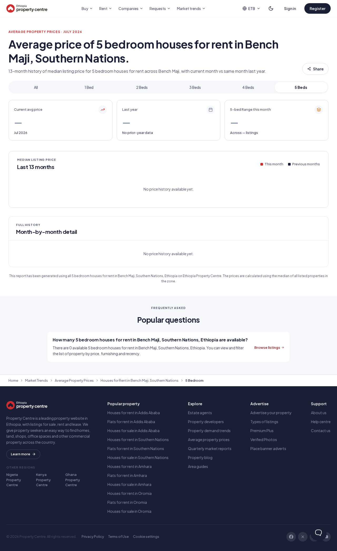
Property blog (200, 457)
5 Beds (301, 87)
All (36, 87)
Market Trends (36, 380)
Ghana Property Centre (72, 479)
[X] (303, 537)
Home (13, 380)
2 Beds (142, 87)
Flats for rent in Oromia (127, 502)
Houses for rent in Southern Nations (138, 439)
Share (318, 68)
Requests (158, 8)
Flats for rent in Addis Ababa (131, 421)
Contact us (320, 430)
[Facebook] (291, 537)
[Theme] (271, 8)
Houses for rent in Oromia (129, 493)
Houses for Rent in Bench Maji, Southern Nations (140, 380)
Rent (103, 8)
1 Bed (89, 87)
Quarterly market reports (209, 448)
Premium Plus (262, 430)
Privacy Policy (93, 536)
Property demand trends (209, 430)
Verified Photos (263, 439)
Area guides (198, 466)
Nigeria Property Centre (13, 479)
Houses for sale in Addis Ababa (133, 430)
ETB (251, 8)
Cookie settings (146, 536)
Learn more (20, 454)
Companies (128, 8)
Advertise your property (271, 412)
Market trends (189, 8)
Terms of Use (118, 536)
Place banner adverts (268, 448)
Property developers (206, 421)
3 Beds (195, 87)
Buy (85, 8)
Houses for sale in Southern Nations (137, 457)
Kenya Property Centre (43, 479)
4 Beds (248, 87)
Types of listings (264, 421)
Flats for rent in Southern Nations (135, 448)
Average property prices (209, 439)
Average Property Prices (74, 380)
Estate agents (200, 412)
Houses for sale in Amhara (129, 484)
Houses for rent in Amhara (129, 466)
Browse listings (267, 347)
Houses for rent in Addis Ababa (133, 412)
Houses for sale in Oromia (129, 511)
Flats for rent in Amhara (127, 475)
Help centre (321, 421)
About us (318, 412)
